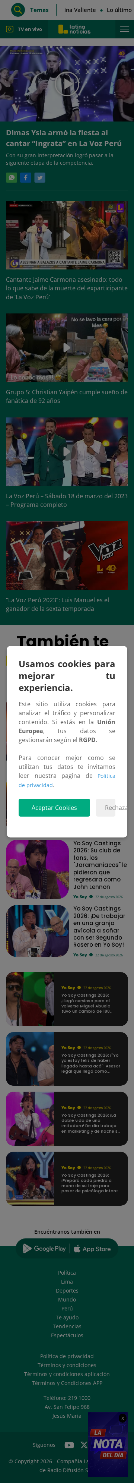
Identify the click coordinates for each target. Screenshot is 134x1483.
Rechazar (110, 808)
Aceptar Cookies (54, 808)
